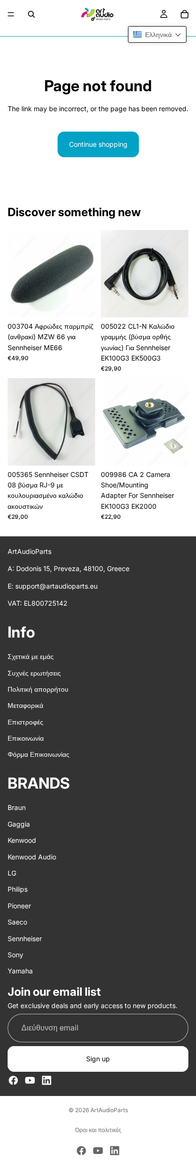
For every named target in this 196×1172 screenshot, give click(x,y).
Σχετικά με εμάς (31, 656)
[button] (157, 34)
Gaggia (19, 824)
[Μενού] (11, 14)
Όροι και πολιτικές (98, 1130)
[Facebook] (13, 1080)
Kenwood (22, 840)
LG (12, 873)
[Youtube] (30, 1080)
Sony (15, 955)
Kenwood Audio (32, 857)
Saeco (17, 922)
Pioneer (19, 906)
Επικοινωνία (26, 738)
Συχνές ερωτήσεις (34, 673)
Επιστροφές (25, 722)
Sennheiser (25, 938)
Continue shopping (98, 144)
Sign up (98, 1059)
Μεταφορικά (25, 706)
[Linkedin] (46, 1080)
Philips (18, 890)
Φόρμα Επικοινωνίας (38, 755)
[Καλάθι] (184, 14)
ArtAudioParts (109, 1110)
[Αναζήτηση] (31, 14)
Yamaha (20, 971)
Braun (17, 808)
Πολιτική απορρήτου (38, 689)
